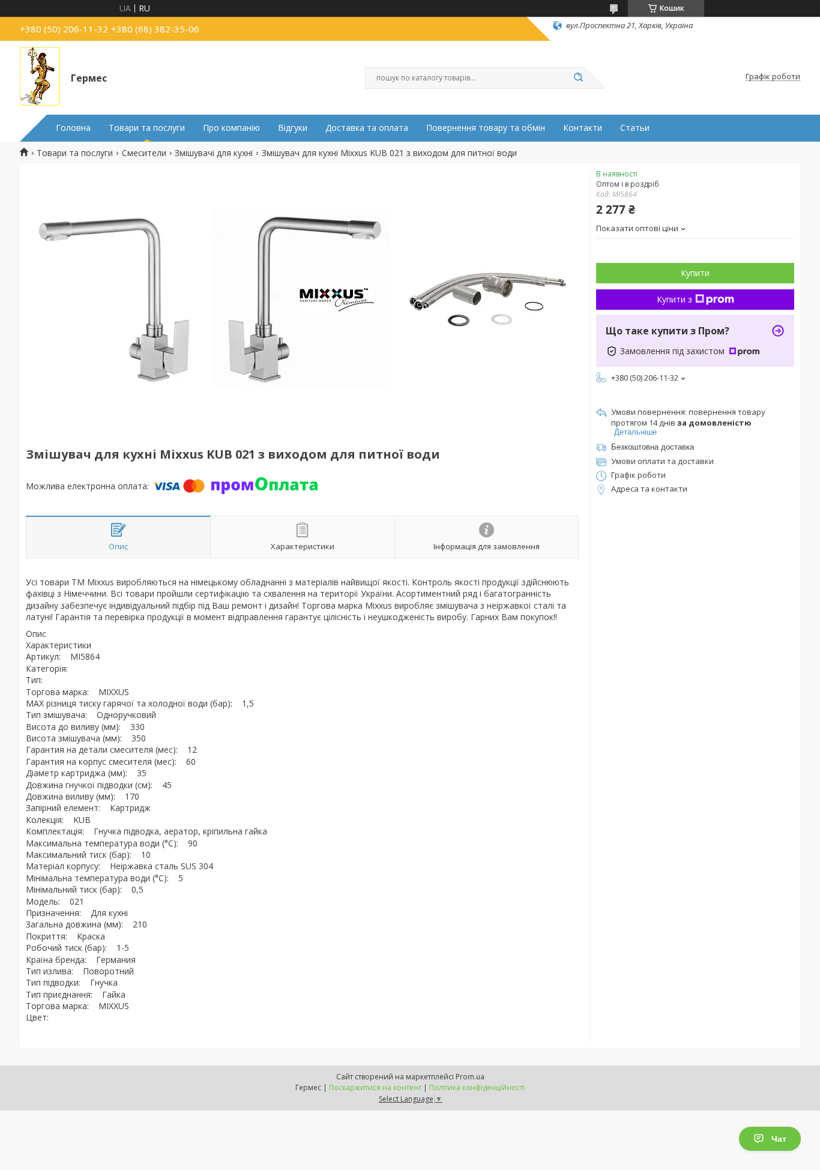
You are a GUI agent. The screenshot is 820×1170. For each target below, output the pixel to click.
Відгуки (292, 128)
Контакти (582, 128)
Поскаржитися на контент (375, 1087)
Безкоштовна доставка (652, 446)
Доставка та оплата (366, 128)
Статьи (635, 128)
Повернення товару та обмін (485, 128)
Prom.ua (470, 1077)
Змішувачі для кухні (214, 153)
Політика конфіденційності (477, 1087)
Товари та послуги (147, 128)
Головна (73, 128)
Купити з (674, 299)
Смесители (144, 153)
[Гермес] (40, 77)
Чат (778, 1139)
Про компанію (231, 128)
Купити (695, 273)
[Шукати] (578, 78)
